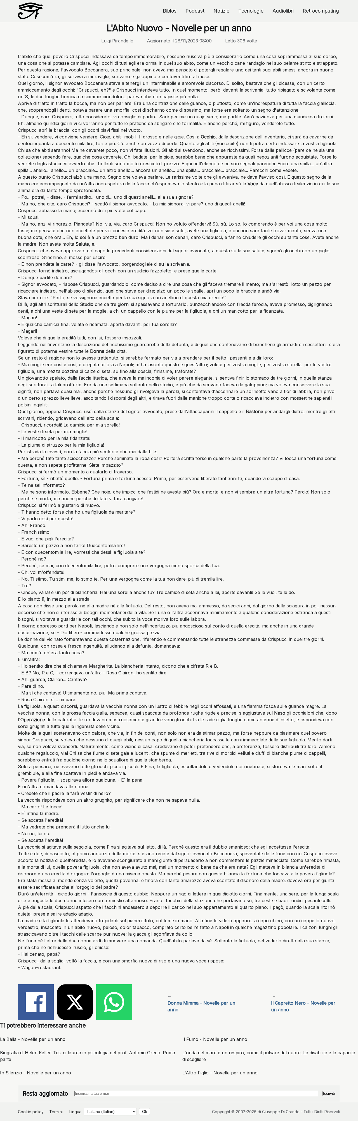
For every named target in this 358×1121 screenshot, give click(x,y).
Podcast (194, 11)
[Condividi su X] (75, 1003)
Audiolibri (283, 11)
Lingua (75, 1111)
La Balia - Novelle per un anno (32, 1039)
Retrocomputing (321, 11)
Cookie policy (31, 1111)
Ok (144, 1112)
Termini (56, 1111)
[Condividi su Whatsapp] (114, 1003)
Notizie (221, 11)
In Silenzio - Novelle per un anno (35, 1073)
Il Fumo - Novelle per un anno (214, 1039)
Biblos (169, 11)
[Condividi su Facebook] (36, 1003)
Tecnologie (250, 11)
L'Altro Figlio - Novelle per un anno (220, 1073)
